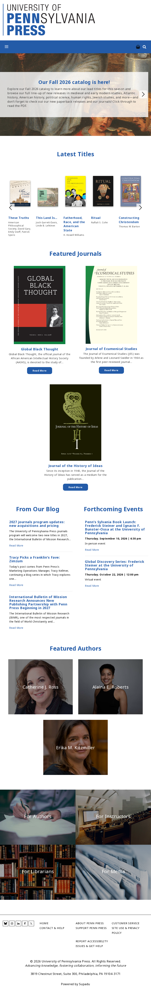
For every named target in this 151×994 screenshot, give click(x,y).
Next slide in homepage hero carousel (143, 94)
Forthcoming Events (113, 509)
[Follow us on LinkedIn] (18, 923)
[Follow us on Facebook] (25, 923)
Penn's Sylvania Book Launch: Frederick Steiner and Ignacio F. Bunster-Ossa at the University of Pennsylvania (115, 527)
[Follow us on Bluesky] (5, 923)
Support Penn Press (91, 928)
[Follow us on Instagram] (12, 923)
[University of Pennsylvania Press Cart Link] (138, 47)
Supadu (84, 984)
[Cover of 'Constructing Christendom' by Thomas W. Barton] (131, 191)
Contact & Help (52, 928)
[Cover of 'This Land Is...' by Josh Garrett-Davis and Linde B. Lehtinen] (48, 197)
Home (44, 923)
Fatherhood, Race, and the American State (74, 224)
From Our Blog (37, 509)
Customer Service (126, 923)
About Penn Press (90, 923)
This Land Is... (46, 218)
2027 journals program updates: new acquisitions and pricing (37, 523)
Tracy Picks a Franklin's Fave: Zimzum (34, 559)
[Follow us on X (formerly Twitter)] (31, 923)
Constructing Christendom (129, 220)
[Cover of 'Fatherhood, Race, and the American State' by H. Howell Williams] (75, 191)
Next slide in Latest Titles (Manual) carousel (140, 208)
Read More (40, 370)
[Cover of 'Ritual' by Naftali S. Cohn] (103, 191)
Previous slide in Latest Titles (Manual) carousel (10, 208)
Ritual (96, 218)
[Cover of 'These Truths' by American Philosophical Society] (20, 194)
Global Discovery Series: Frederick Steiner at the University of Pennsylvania (114, 565)
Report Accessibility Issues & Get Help (92, 943)
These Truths (18, 218)
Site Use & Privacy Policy (126, 930)
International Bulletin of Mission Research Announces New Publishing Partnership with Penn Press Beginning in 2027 (38, 602)
